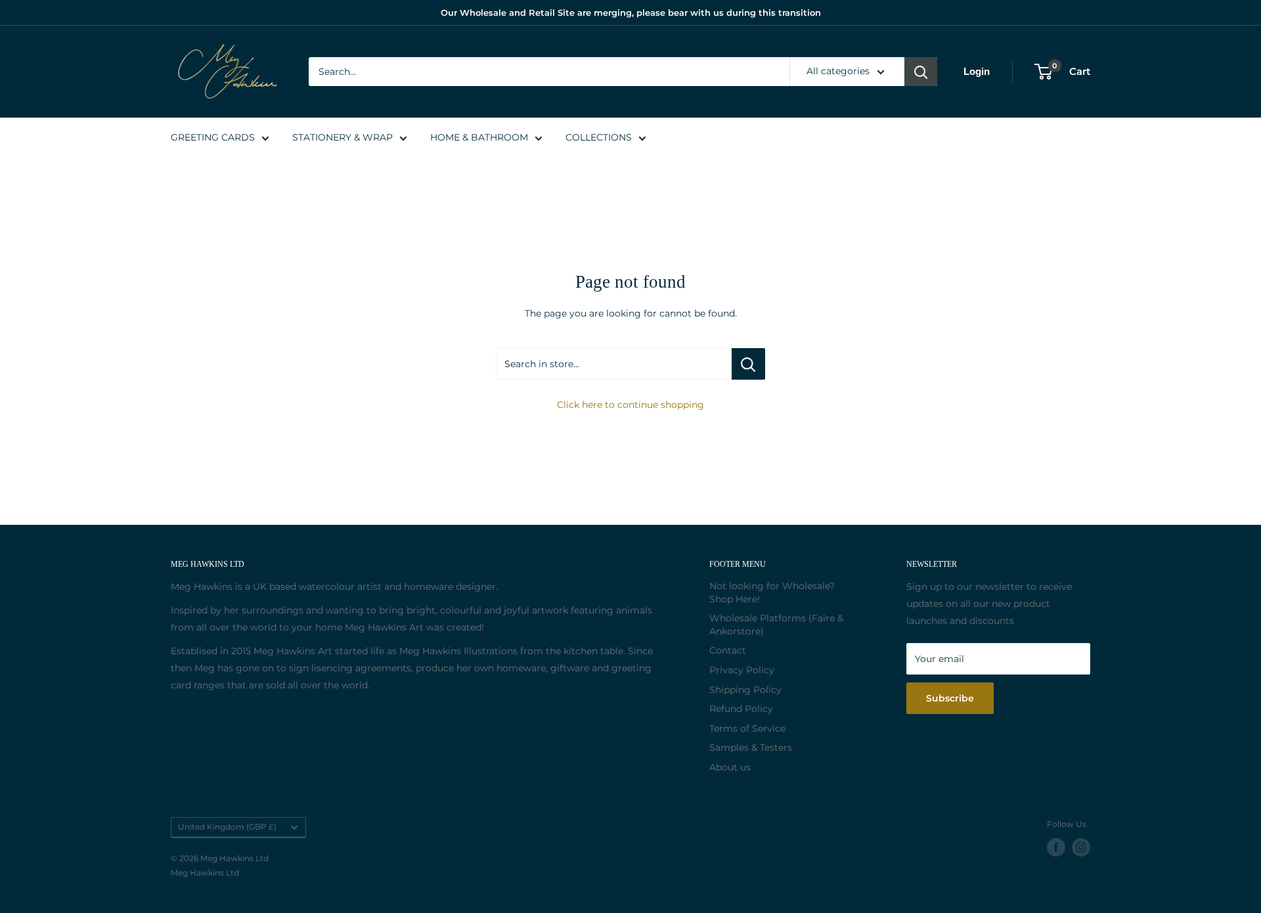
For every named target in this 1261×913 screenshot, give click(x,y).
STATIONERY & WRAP (342, 137)
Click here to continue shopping (630, 405)
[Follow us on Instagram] (1081, 847)
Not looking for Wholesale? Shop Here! (772, 592)
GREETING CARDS (213, 137)
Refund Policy (741, 709)
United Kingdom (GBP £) (227, 827)
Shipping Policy (745, 690)
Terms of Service (747, 728)
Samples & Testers (750, 747)
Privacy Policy (741, 670)
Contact (727, 650)
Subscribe (950, 698)
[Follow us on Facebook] (1056, 847)
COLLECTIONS (598, 137)
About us (730, 767)
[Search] (920, 71)
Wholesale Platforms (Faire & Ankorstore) (776, 624)
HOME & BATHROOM (479, 137)
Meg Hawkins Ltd (205, 873)
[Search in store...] (748, 364)
